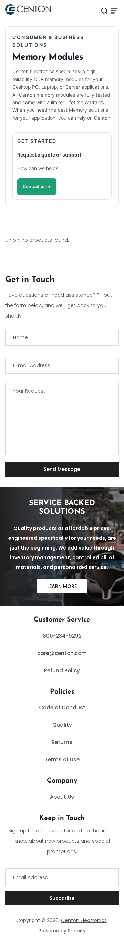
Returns (62, 742)
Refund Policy (62, 670)
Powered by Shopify (62, 930)
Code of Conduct (62, 707)
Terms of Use (62, 759)
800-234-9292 (62, 636)
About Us (62, 797)
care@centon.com (62, 653)
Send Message (62, 469)
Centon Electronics (84, 920)
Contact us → (37, 186)
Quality (62, 725)
